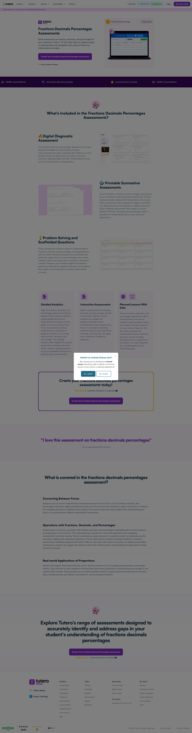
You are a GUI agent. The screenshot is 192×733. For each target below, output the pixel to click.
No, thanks (103, 374)
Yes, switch (88, 374)
